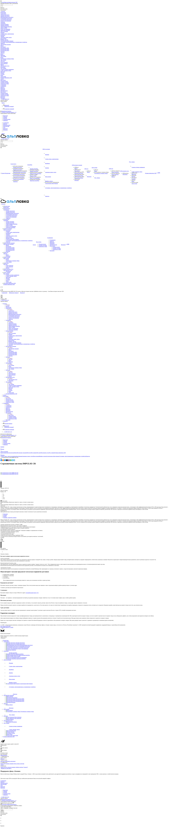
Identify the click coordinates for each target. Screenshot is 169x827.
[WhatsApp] (10, 460)
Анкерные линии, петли (27, 456)
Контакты (3, 787)
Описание (5, 514)
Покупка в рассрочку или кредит (8, 761)
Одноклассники (6, 119)
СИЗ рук (10, 359)
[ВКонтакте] (1, 460)
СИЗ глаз (10, 372)
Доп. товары (11, 384)
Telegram (5, 116)
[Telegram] (14, 460)
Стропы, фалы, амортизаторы (7, 456)
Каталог (7, 306)
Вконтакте (5, 115)
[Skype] (12, 460)
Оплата (4, 516)
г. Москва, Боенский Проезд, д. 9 (8, 112)
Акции (2, 764)
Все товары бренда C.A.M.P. (7, 627)
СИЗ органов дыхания (13, 348)
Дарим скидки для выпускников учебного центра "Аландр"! (14, 767)
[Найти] (2, 6)
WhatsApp (5, 120)
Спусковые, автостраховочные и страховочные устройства (72, 456)
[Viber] (9, 460)
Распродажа (3, 452)
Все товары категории (6, 626)
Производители (4, 783)
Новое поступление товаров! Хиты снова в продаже (12, 763)
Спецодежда (11, 310)
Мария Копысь (4, 755)
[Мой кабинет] (1, 288)
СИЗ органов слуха (12, 379)
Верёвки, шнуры (43, 456)
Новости (2, 758)
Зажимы (20, 456)
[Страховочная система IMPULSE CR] (9, 472)
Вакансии (3, 786)
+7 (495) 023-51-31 (5, 99)
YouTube (5, 118)
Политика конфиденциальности (9, 804)
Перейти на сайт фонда (6, 768)
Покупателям (4, 784)
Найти (2, 810)
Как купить (8, 398)
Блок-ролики (36, 456)
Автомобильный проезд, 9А (32, 592)
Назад (8, 304)
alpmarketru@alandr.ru (6, 111)
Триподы (88, 456)
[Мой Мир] (5, 460)
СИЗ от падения (12, 333)
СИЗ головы (11, 365)
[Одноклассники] (3, 460)
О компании (8, 405)
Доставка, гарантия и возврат (9, 517)
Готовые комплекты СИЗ (60, 452)
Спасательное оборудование (53, 456)
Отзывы (5, 515)
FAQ (2, 785)
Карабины (16, 456)
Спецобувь (10, 322)
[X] (7, 460)
